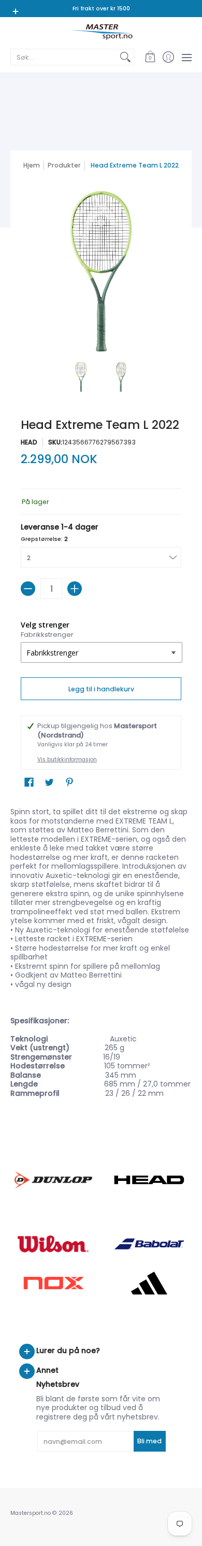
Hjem (31, 165)
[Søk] (125, 57)
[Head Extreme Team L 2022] (81, 377)
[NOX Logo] (53, 1282)
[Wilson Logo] (53, 1243)
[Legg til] (74, 588)
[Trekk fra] (28, 588)
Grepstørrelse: (44, 539)
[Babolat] (149, 1244)
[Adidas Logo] (149, 1283)
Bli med (149, 1441)
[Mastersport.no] (101, 32)
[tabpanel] (101, 954)
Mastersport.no (30, 1513)
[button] (150, 57)
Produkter (64, 165)
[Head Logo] (149, 1180)
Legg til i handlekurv (101, 689)
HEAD (29, 442)
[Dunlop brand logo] (53, 1179)
